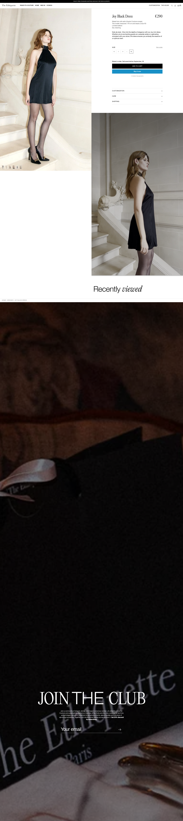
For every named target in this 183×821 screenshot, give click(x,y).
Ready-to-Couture (27, 5)
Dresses (10, 300)
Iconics (49, 5)
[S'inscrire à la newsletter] (119, 729)
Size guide (159, 47)
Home (4, 300)
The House (165, 5)
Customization (154, 5)
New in (42, 5)
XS (114, 51)
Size (113, 47)
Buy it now (137, 71)
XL (131, 51)
